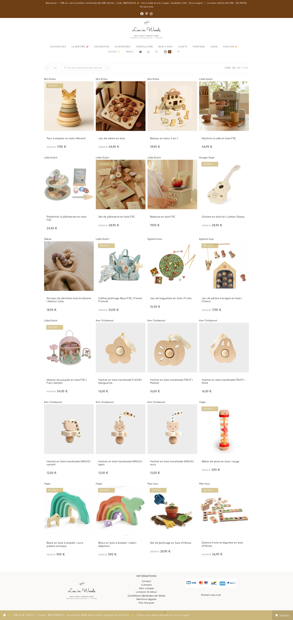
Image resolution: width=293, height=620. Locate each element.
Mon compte (146, 588)
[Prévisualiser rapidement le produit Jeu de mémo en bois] (143, 87)
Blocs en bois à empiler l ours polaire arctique (65, 544)
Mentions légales (146, 599)
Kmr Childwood (104, 320)
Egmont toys (155, 239)
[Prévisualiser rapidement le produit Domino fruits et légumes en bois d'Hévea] (247, 491)
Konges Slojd (206, 158)
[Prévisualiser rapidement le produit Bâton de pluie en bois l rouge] (247, 410)
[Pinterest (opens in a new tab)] (146, 14)
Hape (202, 402)
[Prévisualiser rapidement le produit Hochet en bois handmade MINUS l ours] (195, 410)
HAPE (204, 459)
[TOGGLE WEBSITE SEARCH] (181, 51)
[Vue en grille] (48, 68)
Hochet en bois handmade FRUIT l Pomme (171, 381)
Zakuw (47, 239)
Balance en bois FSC (162, 217)
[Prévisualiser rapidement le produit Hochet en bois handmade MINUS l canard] (92, 410)
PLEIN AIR (133, 295)
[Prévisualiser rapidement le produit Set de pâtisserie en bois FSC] (143, 165)
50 (233, 68)
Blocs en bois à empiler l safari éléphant (117, 544)
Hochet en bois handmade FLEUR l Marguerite (120, 381)
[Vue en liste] (55, 68)
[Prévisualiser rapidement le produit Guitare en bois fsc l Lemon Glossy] (247, 165)
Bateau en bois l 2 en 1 (164, 138)
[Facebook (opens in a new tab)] (141, 14)
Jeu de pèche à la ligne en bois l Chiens (222, 300)
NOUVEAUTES (115, 136)
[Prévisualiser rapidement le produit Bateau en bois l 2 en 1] (195, 87)
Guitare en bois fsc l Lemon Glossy (223, 217)
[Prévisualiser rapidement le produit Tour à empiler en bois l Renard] (92, 87)
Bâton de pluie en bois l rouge (220, 461)
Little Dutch (206, 79)
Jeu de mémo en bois (111, 138)
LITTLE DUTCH (208, 136)
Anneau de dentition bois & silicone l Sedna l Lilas (69, 300)
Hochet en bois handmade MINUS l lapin (120, 463)
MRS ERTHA (52, 136)
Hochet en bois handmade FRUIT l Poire (223, 381)
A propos (146, 585)
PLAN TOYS (157, 540)
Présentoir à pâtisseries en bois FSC (66, 218)
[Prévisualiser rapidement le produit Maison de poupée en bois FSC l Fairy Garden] (92, 328)
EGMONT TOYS (157, 295)
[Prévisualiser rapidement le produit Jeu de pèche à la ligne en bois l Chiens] (247, 247)
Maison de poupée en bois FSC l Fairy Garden (67, 381)
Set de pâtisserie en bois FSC (116, 217)
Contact (146, 581)
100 (238, 68)
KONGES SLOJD (209, 214)
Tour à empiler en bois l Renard (66, 138)
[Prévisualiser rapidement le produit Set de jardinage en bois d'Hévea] (195, 491)
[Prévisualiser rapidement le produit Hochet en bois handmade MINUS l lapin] (143, 410)
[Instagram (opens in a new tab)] (151, 14)
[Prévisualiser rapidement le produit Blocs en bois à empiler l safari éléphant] (143, 491)
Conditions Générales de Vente (146, 596)
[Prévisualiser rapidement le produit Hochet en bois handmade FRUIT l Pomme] (195, 328)
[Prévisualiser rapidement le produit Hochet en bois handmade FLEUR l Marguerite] (143, 328)
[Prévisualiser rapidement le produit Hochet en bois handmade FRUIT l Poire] (247, 328)
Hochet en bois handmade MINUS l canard (69, 463)
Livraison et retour (146, 592)
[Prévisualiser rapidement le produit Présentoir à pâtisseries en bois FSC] (92, 165)
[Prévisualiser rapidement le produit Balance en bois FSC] (195, 165)
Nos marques (146, 603)
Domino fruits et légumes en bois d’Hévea (222, 544)
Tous (245, 68)
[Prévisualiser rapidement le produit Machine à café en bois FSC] (247, 87)
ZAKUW (50, 295)
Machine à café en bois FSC (219, 138)
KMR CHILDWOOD (106, 377)
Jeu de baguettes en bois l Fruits (171, 298)
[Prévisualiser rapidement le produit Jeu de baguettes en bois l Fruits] (195, 247)
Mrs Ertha (50, 79)
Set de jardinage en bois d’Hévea (170, 543)
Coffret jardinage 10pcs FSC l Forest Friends (120, 300)
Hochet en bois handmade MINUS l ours (172, 463)
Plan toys (153, 484)
